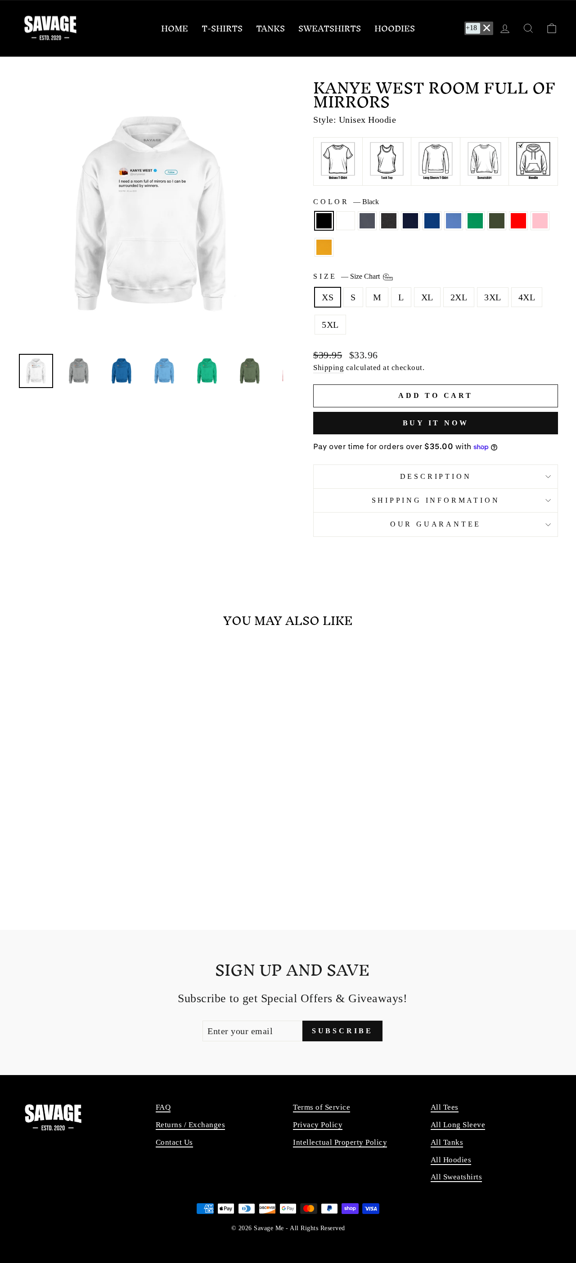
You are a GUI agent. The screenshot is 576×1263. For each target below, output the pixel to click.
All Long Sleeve (458, 1124)
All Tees (445, 1107)
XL (427, 297)
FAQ (163, 1107)
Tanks (270, 29)
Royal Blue (432, 221)
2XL (459, 297)
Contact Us (174, 1142)
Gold (324, 247)
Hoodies (394, 29)
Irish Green (475, 221)
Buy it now (436, 423)
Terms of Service (321, 1107)
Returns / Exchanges (190, 1124)
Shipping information (436, 500)
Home (174, 29)
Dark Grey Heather (389, 221)
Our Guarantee (435, 524)
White (346, 221)
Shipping (328, 367)
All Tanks (447, 1142)
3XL (492, 297)
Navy (410, 221)
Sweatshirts (329, 29)
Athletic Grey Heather (367, 221)
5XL (330, 325)
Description (436, 476)
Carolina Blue (454, 221)
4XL (527, 297)
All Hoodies (451, 1160)
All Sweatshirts (456, 1177)
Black (324, 221)
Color (346, 201)
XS (327, 297)
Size (347, 276)
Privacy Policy (317, 1124)
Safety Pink (540, 221)
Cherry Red (518, 221)
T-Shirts (222, 29)
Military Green (497, 221)
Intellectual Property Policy (340, 1142)
